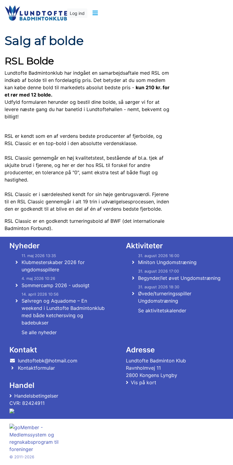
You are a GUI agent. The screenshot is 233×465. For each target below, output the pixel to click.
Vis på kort (143, 382)
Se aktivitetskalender (162, 310)
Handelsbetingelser (36, 396)
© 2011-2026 (21, 457)
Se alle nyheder (39, 332)
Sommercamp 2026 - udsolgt (55, 285)
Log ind (77, 13)
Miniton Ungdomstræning (167, 262)
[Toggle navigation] (95, 13)
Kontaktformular (36, 368)
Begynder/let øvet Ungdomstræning (179, 278)
